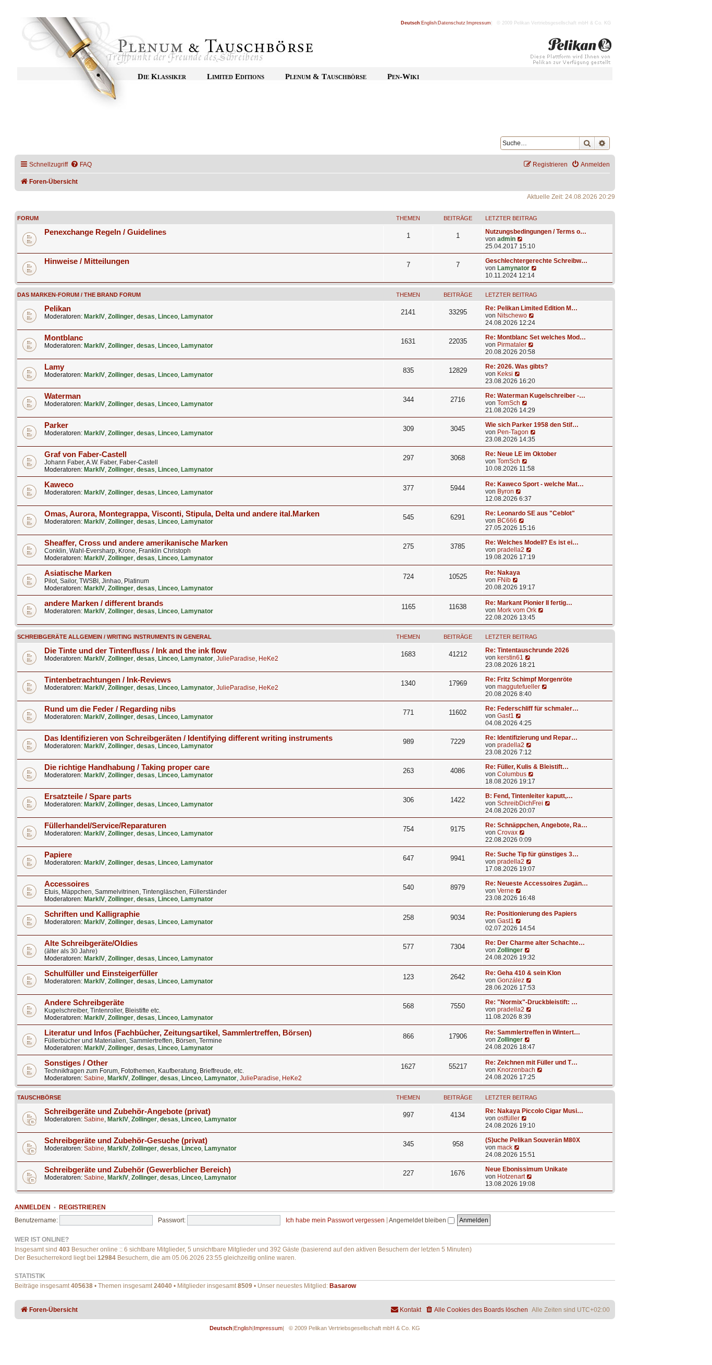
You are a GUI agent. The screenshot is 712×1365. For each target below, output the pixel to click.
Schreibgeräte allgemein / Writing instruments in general (114, 637)
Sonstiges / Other (76, 1063)
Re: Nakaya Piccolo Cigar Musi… (534, 1111)
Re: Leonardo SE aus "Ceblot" (530, 513)
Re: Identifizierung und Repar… (531, 737)
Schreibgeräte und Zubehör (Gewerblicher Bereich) (137, 1170)
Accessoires (66, 884)
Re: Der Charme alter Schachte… (535, 942)
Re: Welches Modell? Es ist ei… (532, 542)
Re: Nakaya (502, 572)
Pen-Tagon (513, 432)
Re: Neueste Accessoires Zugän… (536, 883)
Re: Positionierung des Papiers (531, 913)
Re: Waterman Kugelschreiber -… (535, 395)
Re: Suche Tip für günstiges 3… (532, 854)
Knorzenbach (516, 1069)
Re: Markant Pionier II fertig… (528, 602)
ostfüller (508, 1118)
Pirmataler (511, 344)
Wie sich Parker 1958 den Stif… (532, 424)
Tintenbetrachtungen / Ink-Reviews (107, 680)
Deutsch (410, 23)
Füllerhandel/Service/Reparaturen (105, 825)
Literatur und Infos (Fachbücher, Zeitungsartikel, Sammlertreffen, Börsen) (178, 1033)
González (510, 980)
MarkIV (94, 316)
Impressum (479, 23)
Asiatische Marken (78, 573)
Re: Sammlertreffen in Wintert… (532, 1032)
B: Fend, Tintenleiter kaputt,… (529, 796)
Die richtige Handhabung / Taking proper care (127, 767)
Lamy (54, 367)
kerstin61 (510, 657)
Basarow (342, 1286)
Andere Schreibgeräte (84, 1003)
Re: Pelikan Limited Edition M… (531, 308)
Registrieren (82, 1207)
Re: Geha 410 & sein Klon (523, 973)
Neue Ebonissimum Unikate (526, 1169)
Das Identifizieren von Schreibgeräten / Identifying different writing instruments (188, 738)
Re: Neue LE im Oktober (521, 454)
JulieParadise (235, 658)
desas (146, 316)
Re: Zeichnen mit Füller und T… (531, 1062)
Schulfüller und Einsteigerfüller (101, 973)
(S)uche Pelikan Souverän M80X (532, 1140)
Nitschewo (512, 315)
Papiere (58, 855)
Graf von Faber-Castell (85, 454)
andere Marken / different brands (103, 603)
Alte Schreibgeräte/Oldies (91, 943)
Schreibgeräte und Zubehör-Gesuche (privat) (125, 1140)
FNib (504, 580)
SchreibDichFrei (520, 803)
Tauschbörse (39, 1097)
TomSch (508, 403)
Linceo (168, 316)
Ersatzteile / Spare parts (87, 796)
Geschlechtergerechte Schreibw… (536, 260)
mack (504, 1147)
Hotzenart (511, 1176)
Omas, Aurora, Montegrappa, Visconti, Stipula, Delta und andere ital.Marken (182, 514)
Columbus (511, 774)
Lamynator (513, 268)
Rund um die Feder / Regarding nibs (110, 709)
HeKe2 (268, 658)
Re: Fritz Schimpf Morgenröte (528, 679)
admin (506, 239)
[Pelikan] (571, 53)
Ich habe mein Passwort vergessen (335, 1220)
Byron (505, 491)
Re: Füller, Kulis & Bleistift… (527, 766)
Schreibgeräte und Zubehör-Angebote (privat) (127, 1111)
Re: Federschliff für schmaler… (532, 708)
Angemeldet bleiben (418, 1220)
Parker (56, 425)
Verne (505, 890)
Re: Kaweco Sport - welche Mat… (534, 484)
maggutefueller (518, 686)
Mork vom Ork (516, 610)
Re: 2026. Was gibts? (516, 366)
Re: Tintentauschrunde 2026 (527, 650)
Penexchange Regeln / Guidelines (105, 232)
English (429, 23)
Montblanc (63, 338)
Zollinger (120, 316)
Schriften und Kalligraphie (92, 914)
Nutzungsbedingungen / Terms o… (535, 231)
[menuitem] (81, 165)
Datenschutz (451, 23)
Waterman (62, 396)
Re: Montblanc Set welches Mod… (535, 337)
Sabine (94, 1078)
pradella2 (510, 549)
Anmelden (33, 1207)
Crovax (507, 832)
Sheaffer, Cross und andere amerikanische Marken (136, 543)
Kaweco (58, 485)
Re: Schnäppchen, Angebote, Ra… (536, 825)
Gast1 (505, 715)
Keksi (505, 373)
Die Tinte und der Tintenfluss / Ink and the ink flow (135, 651)
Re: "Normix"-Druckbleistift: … (531, 1002)
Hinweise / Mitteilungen (86, 261)
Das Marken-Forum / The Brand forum (79, 295)
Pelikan (57, 309)
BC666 (507, 520)
